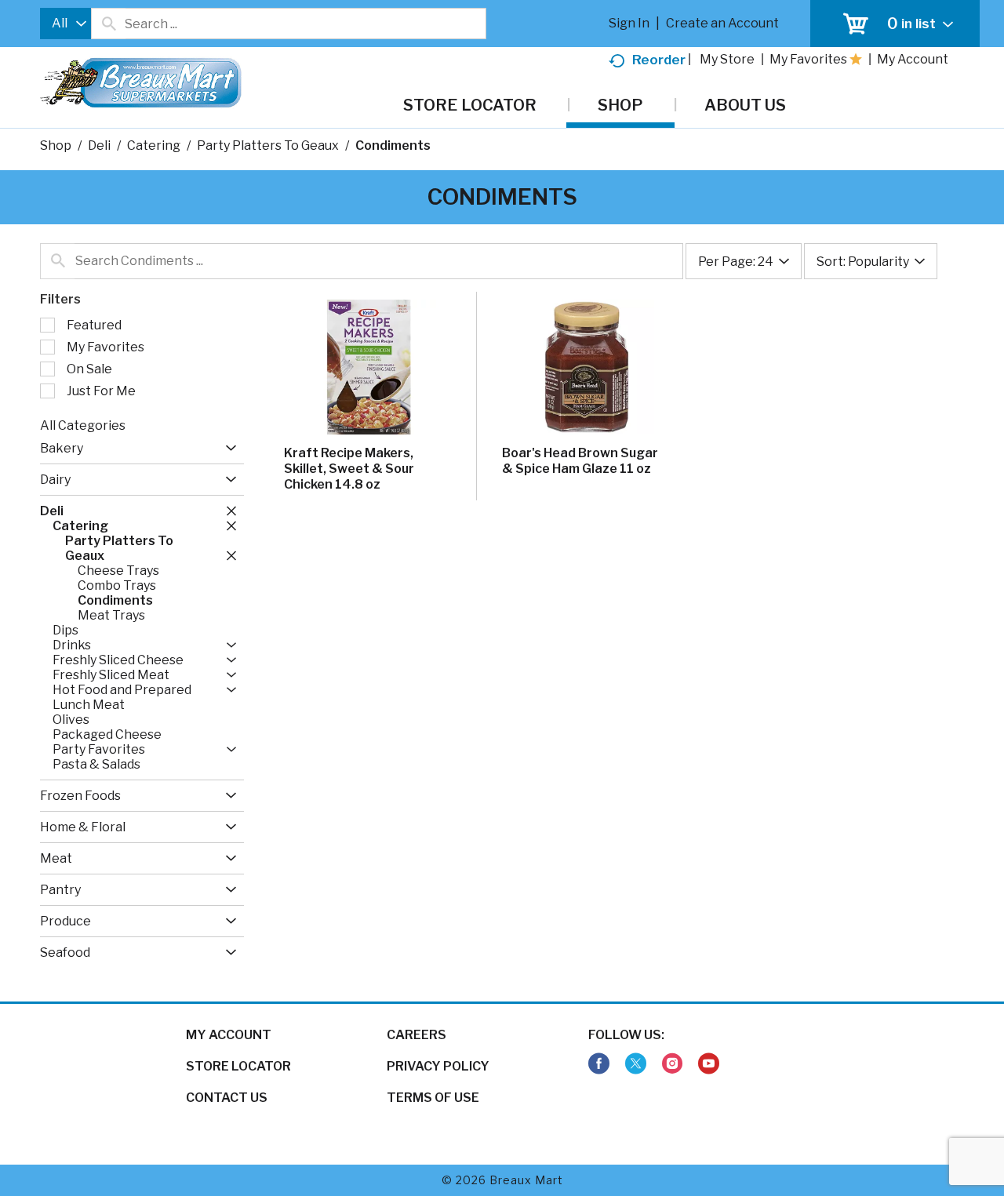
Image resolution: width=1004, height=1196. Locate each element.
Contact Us (226, 1097)
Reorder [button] (659, 59)
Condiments (393, 145)
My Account (228, 1034)
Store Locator (238, 1066)
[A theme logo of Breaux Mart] (141, 90)
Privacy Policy (438, 1066)
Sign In (629, 23)
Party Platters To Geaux (268, 145)
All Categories (83, 425)
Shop (55, 145)
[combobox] (65, 23)
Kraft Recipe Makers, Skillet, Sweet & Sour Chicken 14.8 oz (349, 468)
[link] (598, 1063)
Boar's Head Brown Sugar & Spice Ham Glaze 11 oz (580, 460)
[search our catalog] (108, 23)
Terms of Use (433, 1097)
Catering (153, 145)
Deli (99, 145)
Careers (416, 1034)
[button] (227, 448)
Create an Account (722, 23)
